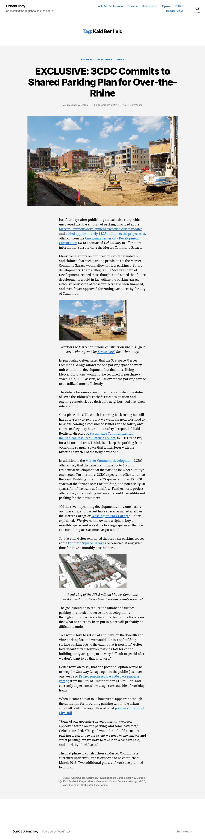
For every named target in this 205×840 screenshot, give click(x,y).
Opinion (166, 6)
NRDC (142, 781)
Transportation (175, 10)
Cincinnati (91, 777)
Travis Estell (106, 352)
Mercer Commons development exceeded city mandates (100, 229)
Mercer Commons (98, 781)
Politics (179, 6)
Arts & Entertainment (111, 6)
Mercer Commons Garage (123, 781)
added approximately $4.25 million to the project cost (105, 234)
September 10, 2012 (107, 104)
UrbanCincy (15, 6)
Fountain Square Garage (86, 543)
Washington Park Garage (110, 516)
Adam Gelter (78, 777)
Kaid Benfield (70, 781)
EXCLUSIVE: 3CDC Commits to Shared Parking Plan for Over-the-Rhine (102, 82)
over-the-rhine (71, 784)
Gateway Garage (135, 777)
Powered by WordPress (56, 831)
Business (132, 6)
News (120, 59)
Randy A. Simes (79, 104)
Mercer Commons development (109, 461)
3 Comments (135, 104)
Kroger (82, 781)
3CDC (66, 777)
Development (150, 6)
